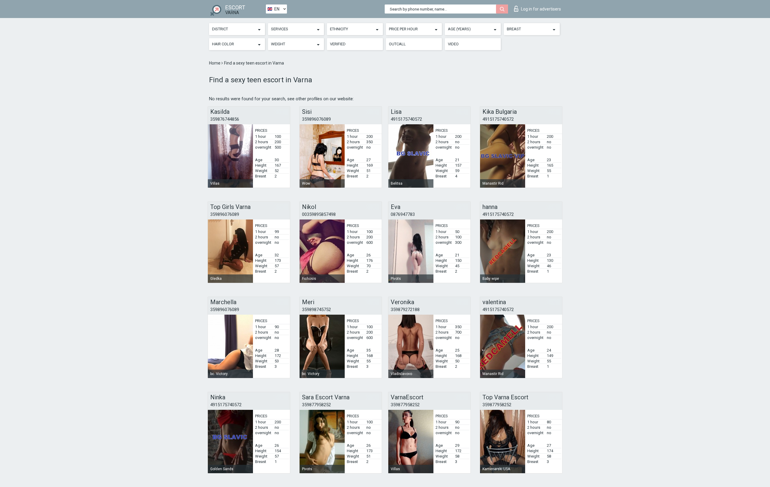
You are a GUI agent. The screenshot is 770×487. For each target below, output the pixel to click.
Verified (338, 44)
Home (215, 63)
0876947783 (403, 214)
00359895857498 (319, 214)
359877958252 (316, 404)
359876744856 (224, 119)
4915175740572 (406, 119)
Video (453, 44)
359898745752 (316, 309)
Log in (541, 9)
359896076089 (316, 119)
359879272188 (405, 309)
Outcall (397, 44)
